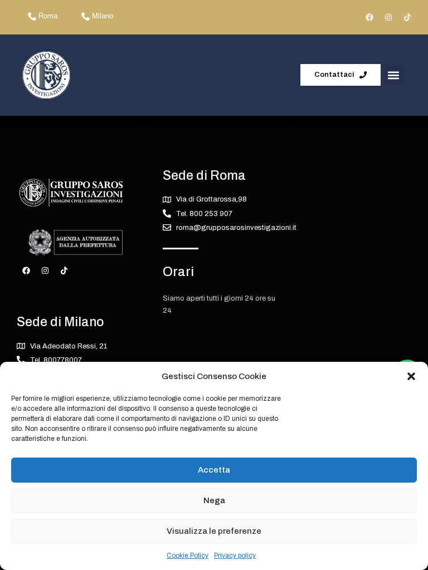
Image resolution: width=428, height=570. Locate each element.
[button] (411, 376)
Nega (214, 500)
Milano (102, 16)
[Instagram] (388, 17)
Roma (47, 16)
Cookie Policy (187, 555)
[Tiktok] (407, 17)
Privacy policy (235, 555)
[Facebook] (369, 17)
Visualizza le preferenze (214, 531)
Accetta (214, 469)
